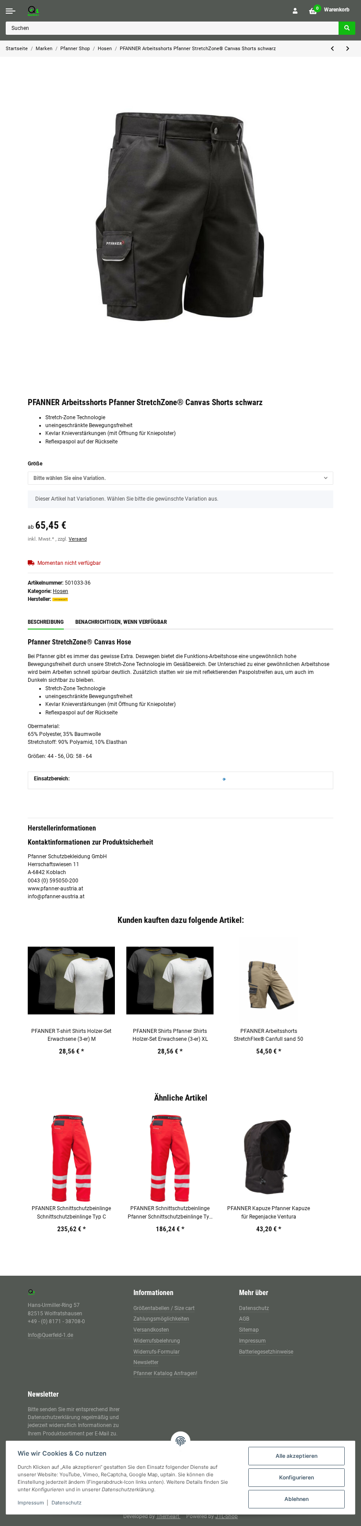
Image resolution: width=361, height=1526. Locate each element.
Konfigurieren (296, 1477)
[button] (295, 11)
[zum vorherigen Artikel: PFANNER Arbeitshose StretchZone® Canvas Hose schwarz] (332, 48)
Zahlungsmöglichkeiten (161, 1319)
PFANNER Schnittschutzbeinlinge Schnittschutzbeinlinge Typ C (71, 1212)
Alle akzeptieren (296, 1456)
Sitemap (249, 1330)
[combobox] (180, 478)
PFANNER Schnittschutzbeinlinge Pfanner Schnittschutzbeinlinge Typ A (170, 1213)
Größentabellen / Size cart (164, 1308)
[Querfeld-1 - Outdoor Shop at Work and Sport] (42, 10)
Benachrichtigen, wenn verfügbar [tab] (121, 621)
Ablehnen (296, 1499)
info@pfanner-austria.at (56, 896)
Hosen (60, 591)
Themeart (168, 1516)
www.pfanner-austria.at (55, 889)
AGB (244, 1319)
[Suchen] (347, 28)
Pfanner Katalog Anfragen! (165, 1373)
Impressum (252, 1341)
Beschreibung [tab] (46, 621)
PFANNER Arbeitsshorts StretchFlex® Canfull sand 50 (268, 1035)
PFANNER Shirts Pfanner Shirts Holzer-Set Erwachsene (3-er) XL (170, 1035)
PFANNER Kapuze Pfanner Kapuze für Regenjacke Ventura (268, 1212)
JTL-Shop (226, 1516)
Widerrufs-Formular (156, 1352)
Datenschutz (254, 1308)
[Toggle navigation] (10, 11)
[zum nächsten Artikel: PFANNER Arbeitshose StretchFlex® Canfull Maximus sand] (347, 48)
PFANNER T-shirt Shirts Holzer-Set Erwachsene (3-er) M (71, 1035)
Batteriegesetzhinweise (266, 1352)
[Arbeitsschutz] (224, 779)
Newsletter (145, 1362)
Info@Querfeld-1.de (50, 1335)
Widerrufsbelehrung (156, 1341)
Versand (78, 539)
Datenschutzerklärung (54, 1417)
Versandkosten (151, 1330)
